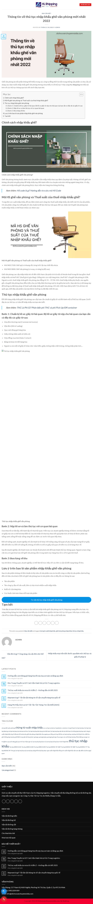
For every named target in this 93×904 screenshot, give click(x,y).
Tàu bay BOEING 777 (81, 747)
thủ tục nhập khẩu (78, 631)
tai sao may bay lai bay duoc (51, 741)
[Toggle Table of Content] (80, 94)
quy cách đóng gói (12, 741)
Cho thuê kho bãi (8, 833)
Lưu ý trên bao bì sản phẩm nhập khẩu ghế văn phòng (24, 113)
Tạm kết (8, 116)
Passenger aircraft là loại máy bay (66, 737)
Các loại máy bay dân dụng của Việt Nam (39, 731)
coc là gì (47, 728)
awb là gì (12, 728)
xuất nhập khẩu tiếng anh (57, 750)
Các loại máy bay (79, 728)
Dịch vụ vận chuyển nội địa (12, 793)
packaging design (52, 737)
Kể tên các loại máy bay (65, 734)
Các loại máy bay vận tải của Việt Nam (60, 731)
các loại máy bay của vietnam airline (18, 731)
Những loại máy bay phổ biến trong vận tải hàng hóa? (18, 737)
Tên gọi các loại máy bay (17, 750)
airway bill (4, 728)
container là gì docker (56, 728)
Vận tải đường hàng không (12, 829)
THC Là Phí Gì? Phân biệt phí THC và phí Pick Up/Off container (46, 307)
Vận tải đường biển (9, 816)
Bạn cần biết (46, 13)
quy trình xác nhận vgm (24, 741)
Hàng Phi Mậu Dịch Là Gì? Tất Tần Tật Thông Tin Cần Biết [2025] (33, 705)
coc (44, 728)
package (36, 737)
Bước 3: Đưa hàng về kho (16, 111)
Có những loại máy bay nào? (78, 731)
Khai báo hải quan (8, 838)
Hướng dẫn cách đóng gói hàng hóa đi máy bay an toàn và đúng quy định (35, 676)
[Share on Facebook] (40, 623)
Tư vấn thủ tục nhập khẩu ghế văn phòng (46, 600)
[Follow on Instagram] (8, 801)
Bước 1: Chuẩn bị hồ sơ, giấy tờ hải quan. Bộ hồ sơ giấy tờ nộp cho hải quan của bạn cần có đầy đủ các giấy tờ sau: (45, 106)
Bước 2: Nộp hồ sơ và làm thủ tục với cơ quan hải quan (26, 108)
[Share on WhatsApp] (36, 623)
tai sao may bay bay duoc (37, 741)
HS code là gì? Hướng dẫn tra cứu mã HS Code (39, 190)
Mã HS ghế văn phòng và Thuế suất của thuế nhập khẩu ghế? (26, 100)
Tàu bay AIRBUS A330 (28, 747)
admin (57, 27)
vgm (48, 750)
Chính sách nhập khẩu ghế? (14, 98)
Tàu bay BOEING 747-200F (53, 747)
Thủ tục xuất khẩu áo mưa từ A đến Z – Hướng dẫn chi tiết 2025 (33, 690)
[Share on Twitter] (44, 623)
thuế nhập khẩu (64, 741)
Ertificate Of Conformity (20, 734)
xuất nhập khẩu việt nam (71, 750)
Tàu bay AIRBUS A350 (40, 747)
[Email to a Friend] (48, 623)
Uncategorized (7, 770)
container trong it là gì (68, 728)
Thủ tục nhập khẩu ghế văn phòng (17, 103)
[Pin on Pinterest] (53, 623)
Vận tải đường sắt (9, 824)
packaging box (43, 737)
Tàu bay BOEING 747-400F (68, 747)
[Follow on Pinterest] (20, 801)
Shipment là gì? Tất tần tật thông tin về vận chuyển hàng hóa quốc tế (34, 697)
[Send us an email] (16, 801)
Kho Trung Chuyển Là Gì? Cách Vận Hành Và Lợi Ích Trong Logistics (34, 683)
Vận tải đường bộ (9, 820)
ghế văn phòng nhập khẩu (64, 631)
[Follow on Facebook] (4, 801)
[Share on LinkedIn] (57, 623)
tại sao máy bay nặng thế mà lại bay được (35, 750)
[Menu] (3, 4)
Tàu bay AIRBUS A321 (15, 747)
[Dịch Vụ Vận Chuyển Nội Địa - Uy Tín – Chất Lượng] (46, 5)
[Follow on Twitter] (12, 801)
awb (9, 728)
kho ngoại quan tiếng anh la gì (50, 734)
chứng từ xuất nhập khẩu (47, 631)
